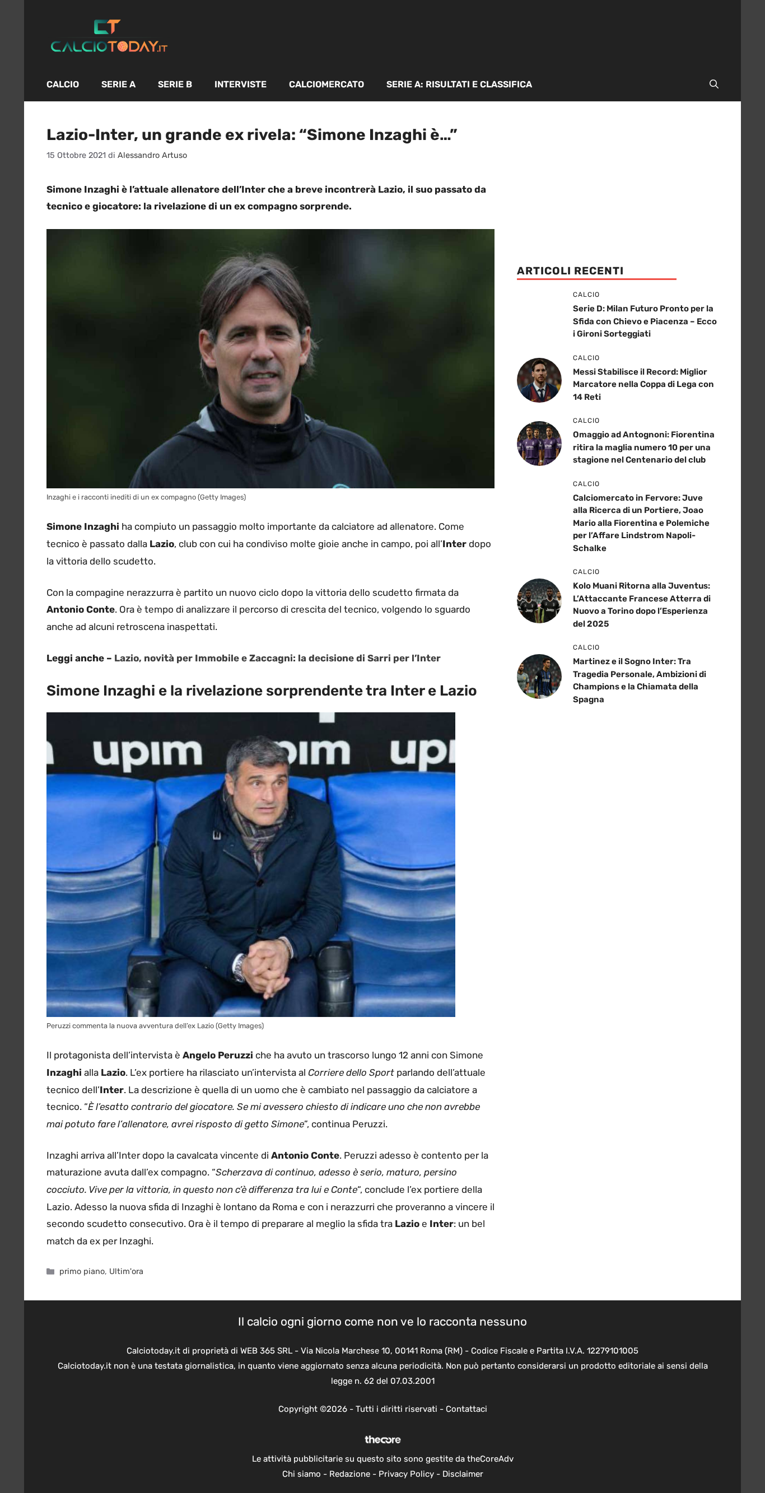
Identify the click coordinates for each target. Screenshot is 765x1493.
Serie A (118, 84)
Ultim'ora (126, 1271)
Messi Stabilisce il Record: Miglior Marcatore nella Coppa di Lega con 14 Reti (643, 384)
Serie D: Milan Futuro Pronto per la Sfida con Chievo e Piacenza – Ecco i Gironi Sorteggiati (645, 321)
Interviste (240, 84)
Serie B (175, 84)
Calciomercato (326, 84)
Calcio (62, 84)
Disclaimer (462, 1474)
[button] (714, 84)
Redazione (349, 1474)
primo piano (82, 1271)
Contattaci (466, 1409)
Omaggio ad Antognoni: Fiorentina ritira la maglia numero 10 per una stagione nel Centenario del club (644, 447)
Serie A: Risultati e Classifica (459, 84)
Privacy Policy (406, 1474)
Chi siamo (301, 1474)
